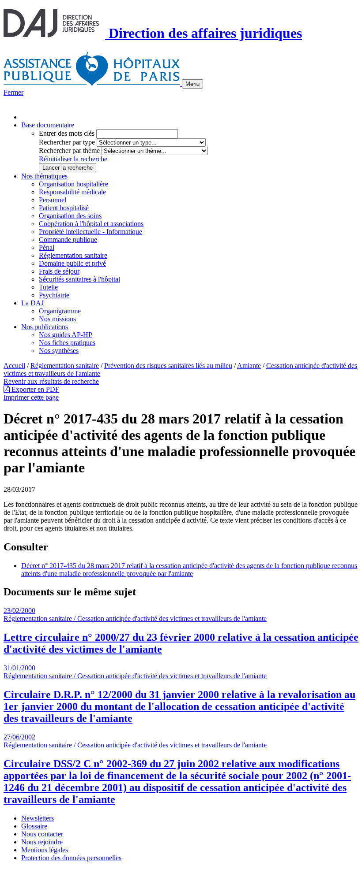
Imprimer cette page (31, 397)
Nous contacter (42, 834)
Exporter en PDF (34, 389)
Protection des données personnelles (71, 858)
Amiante (249, 365)
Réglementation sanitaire (73, 255)
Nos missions (57, 319)
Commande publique (68, 239)
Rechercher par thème (69, 150)
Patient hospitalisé (64, 208)
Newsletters (37, 818)
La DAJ (32, 303)
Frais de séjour (59, 271)
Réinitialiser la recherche (73, 159)
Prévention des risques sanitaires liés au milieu (168, 365)
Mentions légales (44, 850)
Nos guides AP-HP (65, 334)
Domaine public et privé (72, 263)
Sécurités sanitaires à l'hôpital (79, 279)
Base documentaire (47, 125)
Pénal (46, 247)
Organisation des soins (70, 215)
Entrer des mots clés (66, 133)
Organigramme (60, 311)
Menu (192, 84)
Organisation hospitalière (73, 184)
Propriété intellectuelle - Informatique (90, 231)
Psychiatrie (54, 295)
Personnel (52, 200)
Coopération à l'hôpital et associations (91, 223)
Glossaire (34, 826)
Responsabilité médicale (72, 192)
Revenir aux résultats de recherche (51, 381)
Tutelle (48, 287)
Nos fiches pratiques (67, 342)
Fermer (13, 92)
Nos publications (44, 327)
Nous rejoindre (42, 842)
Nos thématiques (44, 176)
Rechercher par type (67, 142)
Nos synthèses (59, 350)
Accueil (14, 365)
